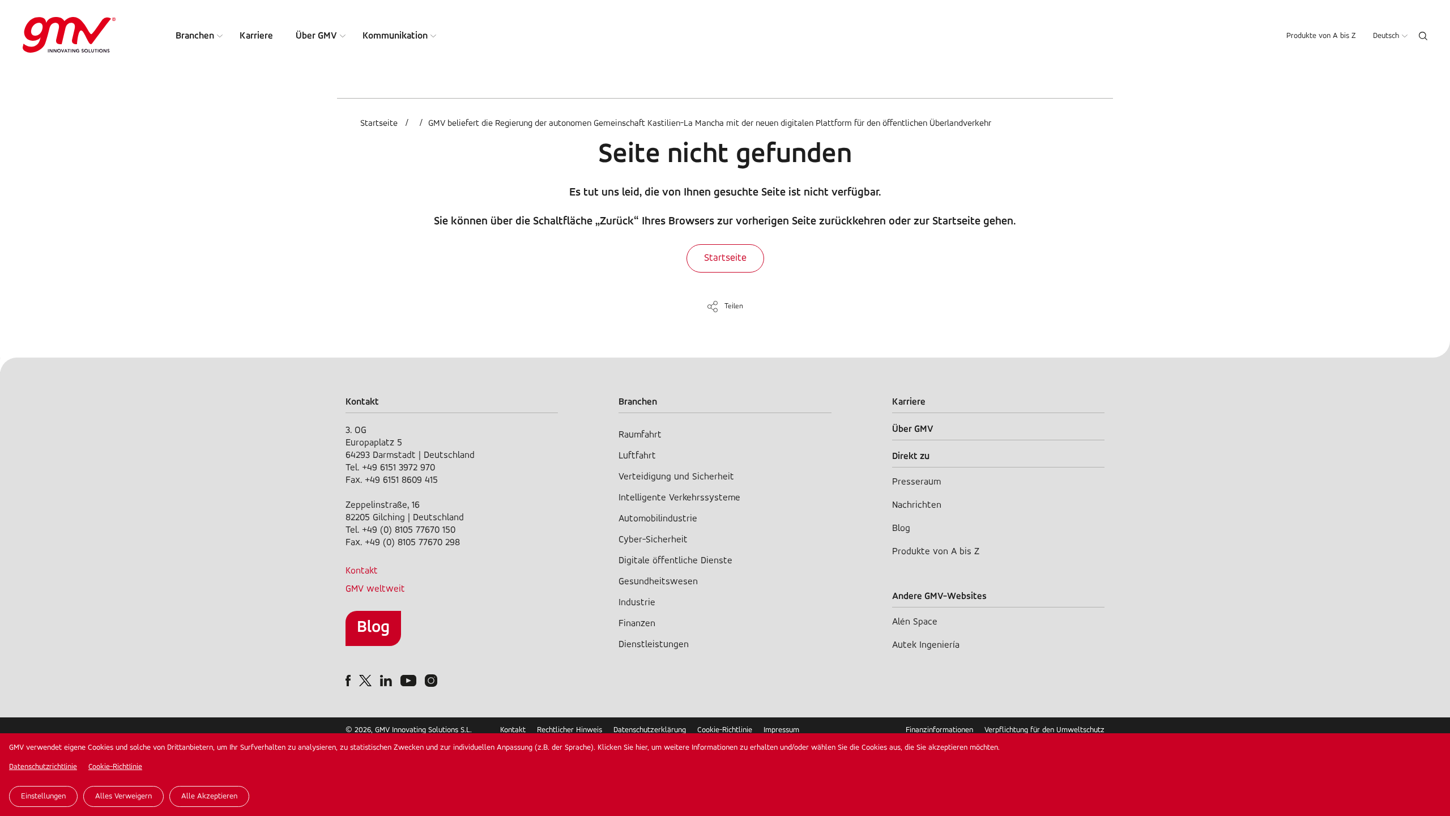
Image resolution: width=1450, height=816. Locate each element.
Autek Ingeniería (925, 645)
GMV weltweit (375, 589)
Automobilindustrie (658, 519)
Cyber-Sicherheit (653, 540)
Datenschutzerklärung (649, 730)
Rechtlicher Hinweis (569, 730)
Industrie (637, 602)
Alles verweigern (123, 796)
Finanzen (637, 623)
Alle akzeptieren (209, 796)
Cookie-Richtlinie (115, 767)
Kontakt (362, 571)
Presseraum (916, 482)
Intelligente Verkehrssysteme (679, 498)
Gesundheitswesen (658, 581)
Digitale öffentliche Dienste (675, 561)
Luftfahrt (637, 456)
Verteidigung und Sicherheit (676, 477)
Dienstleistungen (654, 644)
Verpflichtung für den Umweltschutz (1044, 730)
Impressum (781, 730)
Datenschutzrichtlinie (43, 767)
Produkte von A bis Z (1321, 36)
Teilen (733, 306)
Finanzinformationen (939, 730)
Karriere (256, 36)
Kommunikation (395, 36)
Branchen (195, 36)
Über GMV (316, 36)
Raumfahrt (640, 435)
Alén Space (914, 622)
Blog (373, 627)
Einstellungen (43, 796)
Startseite (379, 123)
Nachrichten (916, 505)
